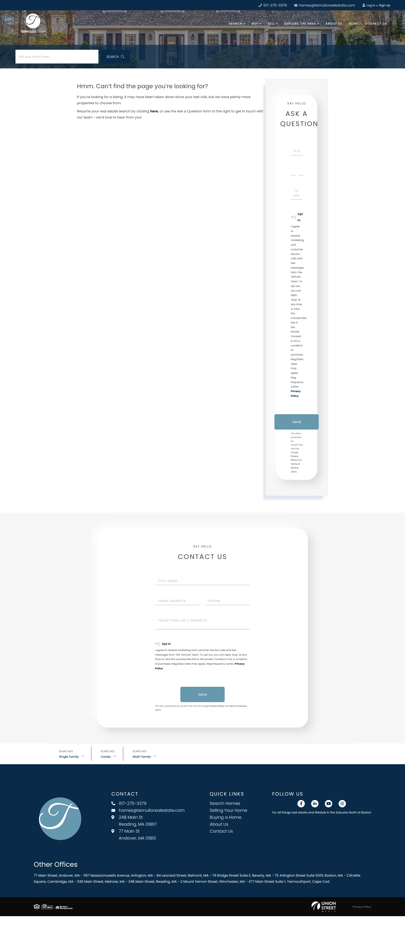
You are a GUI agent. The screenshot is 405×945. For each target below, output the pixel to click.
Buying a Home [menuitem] (225, 817)
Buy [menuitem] (255, 23)
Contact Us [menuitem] (376, 23)
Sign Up (384, 5)
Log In (370, 5)
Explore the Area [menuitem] (300, 23)
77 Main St (137, 834)
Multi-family (142, 757)
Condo (106, 757)
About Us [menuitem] (334, 23)
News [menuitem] (354, 23)
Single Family (69, 757)
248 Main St (138, 820)
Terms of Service (238, 706)
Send (297, 421)
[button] (115, 57)
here (154, 111)
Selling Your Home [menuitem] (228, 810)
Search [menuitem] (235, 23)
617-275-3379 (274, 5)
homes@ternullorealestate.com (326, 5)
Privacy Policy (217, 706)
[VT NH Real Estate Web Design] (324, 906)
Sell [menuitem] (271, 23)
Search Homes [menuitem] (225, 803)
